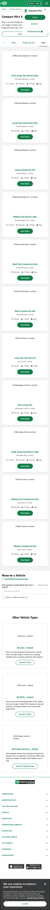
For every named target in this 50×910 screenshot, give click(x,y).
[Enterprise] (3, 3)
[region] (25, 894)
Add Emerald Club (33, 31)
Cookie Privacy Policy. (35, 898)
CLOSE (25, 904)
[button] (46, 3)
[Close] (45, 883)
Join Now (34, 24)
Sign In (34, 17)
